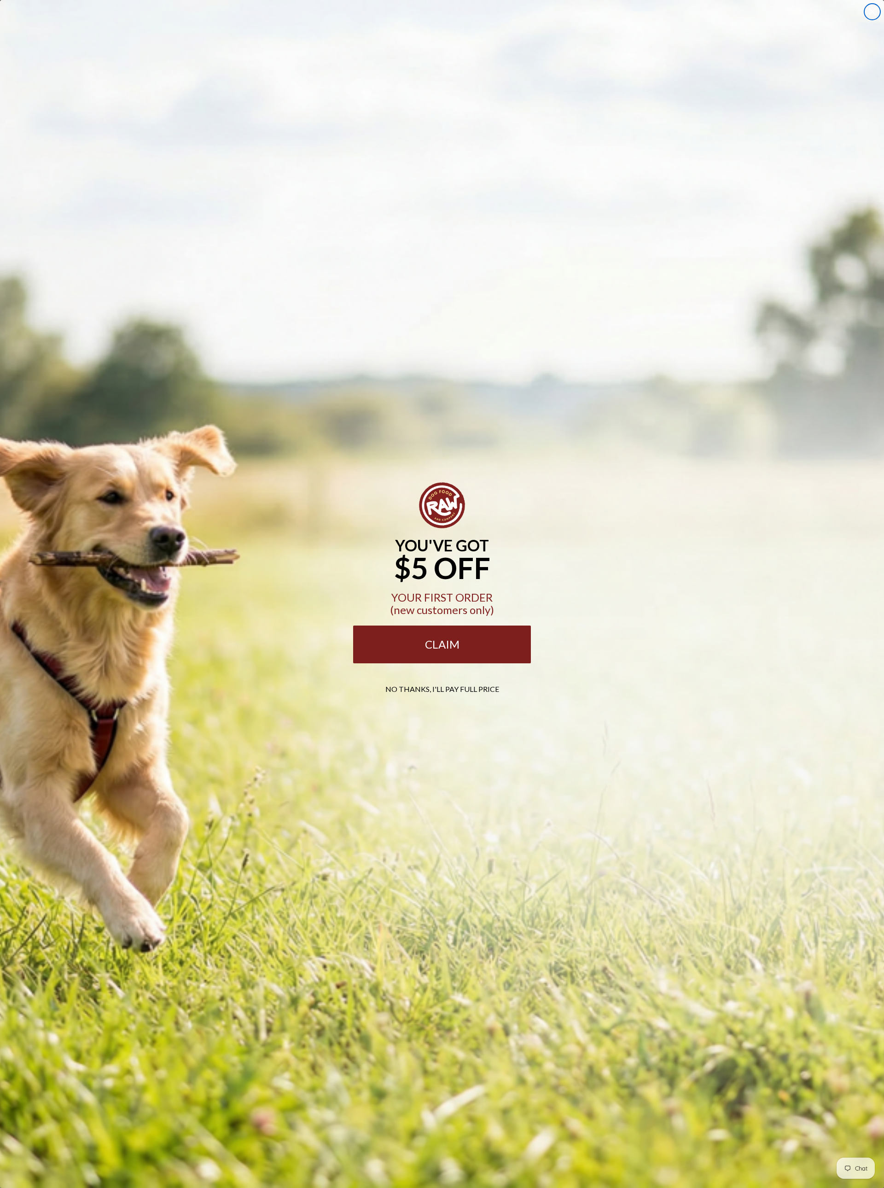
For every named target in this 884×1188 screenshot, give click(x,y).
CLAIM (442, 644)
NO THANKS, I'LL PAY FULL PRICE (442, 689)
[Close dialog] (872, 12)
